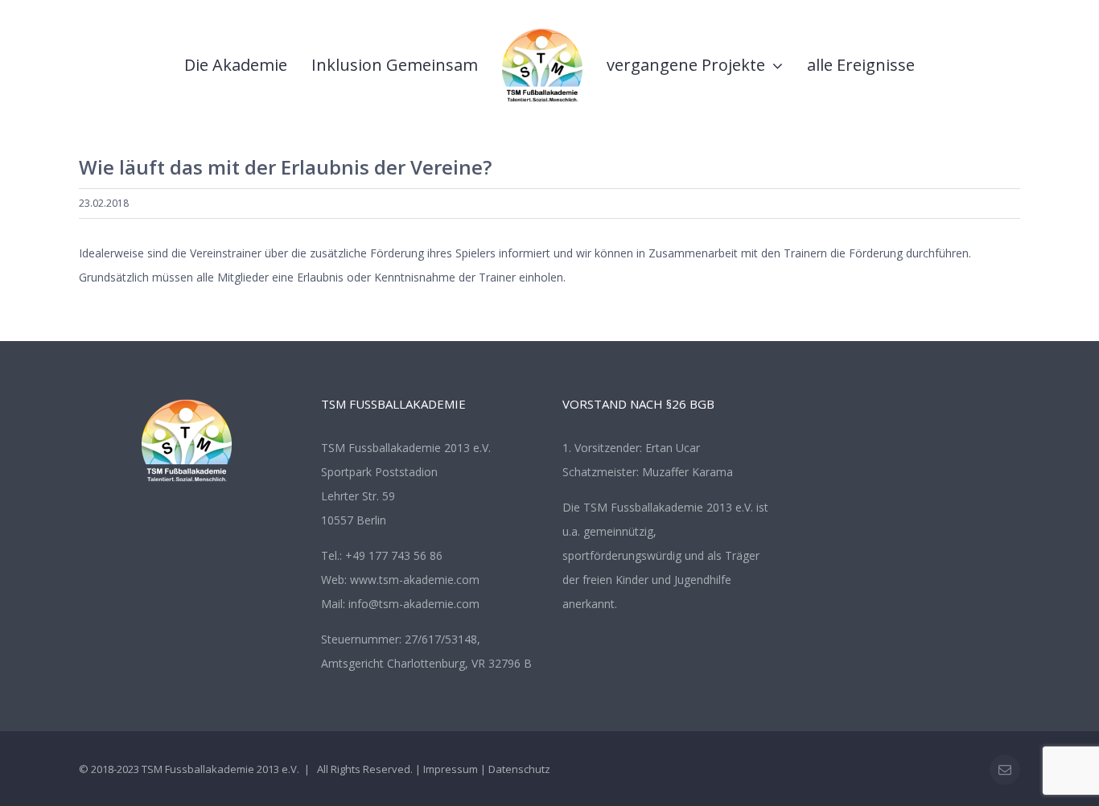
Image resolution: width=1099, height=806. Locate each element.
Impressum (450, 769)
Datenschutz (519, 769)
